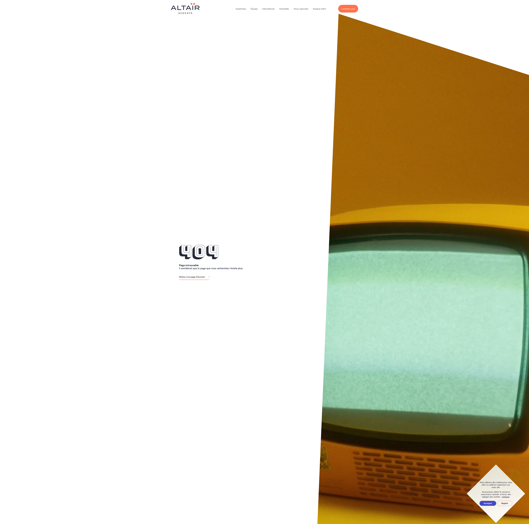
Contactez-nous (348, 8)
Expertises (241, 8)
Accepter (488, 503)
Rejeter (504, 503)
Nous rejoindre (301, 8)
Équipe (254, 8)
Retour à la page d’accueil (192, 276)
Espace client (319, 8)
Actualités (284, 8)
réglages (506, 497)
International (268, 8)
